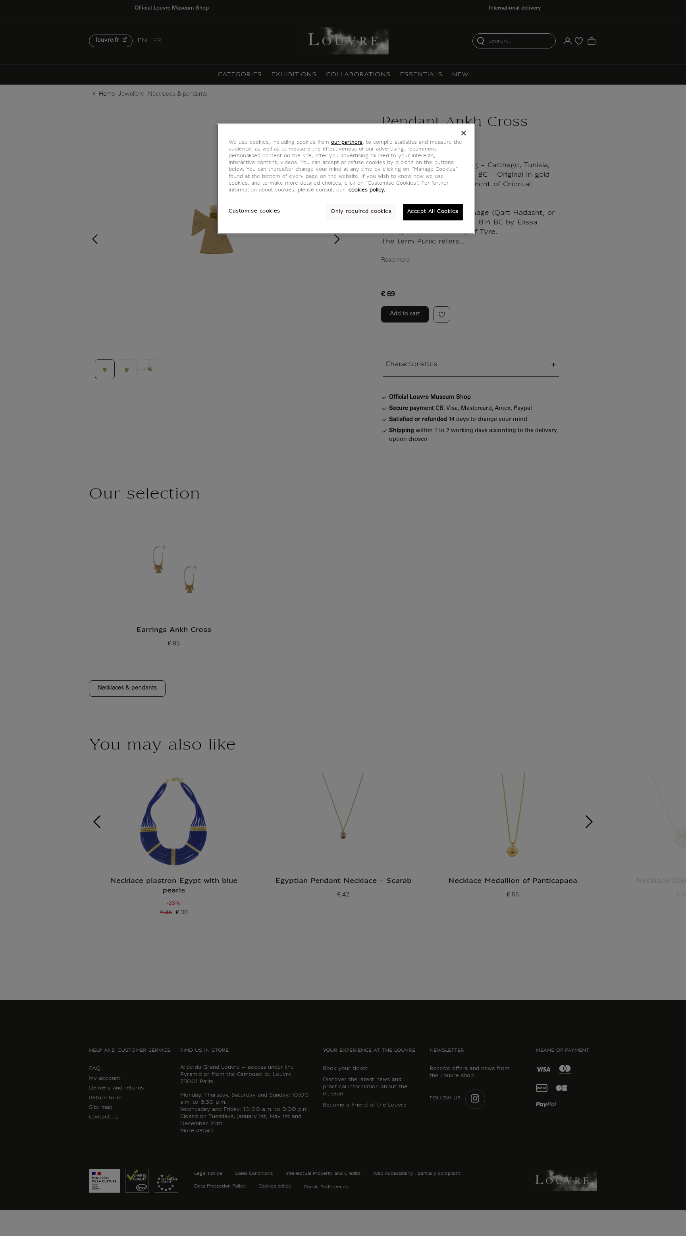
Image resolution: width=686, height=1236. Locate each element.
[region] (346, 179)
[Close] (463, 133)
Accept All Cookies (433, 211)
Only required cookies (361, 211)
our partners (346, 142)
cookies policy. (367, 190)
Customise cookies (254, 211)
